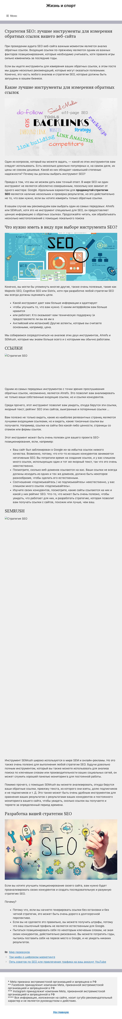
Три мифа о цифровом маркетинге (32, 957)
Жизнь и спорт (61, 5)
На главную (61, 1012)
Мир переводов (19, 952)
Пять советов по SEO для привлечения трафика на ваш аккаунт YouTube (57, 961)
